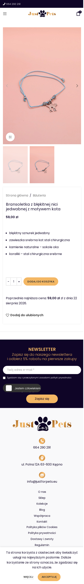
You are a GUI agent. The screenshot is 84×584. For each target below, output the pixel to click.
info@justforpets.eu (42, 481)
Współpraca (42, 516)
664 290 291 (13, 4)
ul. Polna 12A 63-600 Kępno (42, 464)
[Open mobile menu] (5, 14)
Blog (42, 510)
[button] (7, 86)
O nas (42, 492)
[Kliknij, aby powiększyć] (10, 137)
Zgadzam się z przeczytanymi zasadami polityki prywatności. (39, 377)
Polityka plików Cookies (42, 527)
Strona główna (17, 195)
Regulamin (42, 545)
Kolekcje (42, 504)
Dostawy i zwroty (42, 539)
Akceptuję (49, 577)
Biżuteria (39, 195)
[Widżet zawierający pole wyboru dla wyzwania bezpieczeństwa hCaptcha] (22, 388)
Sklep (42, 498)
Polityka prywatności (42, 533)
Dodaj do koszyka (40, 281)
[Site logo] (42, 13)
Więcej (28, 577)
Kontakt (42, 522)
